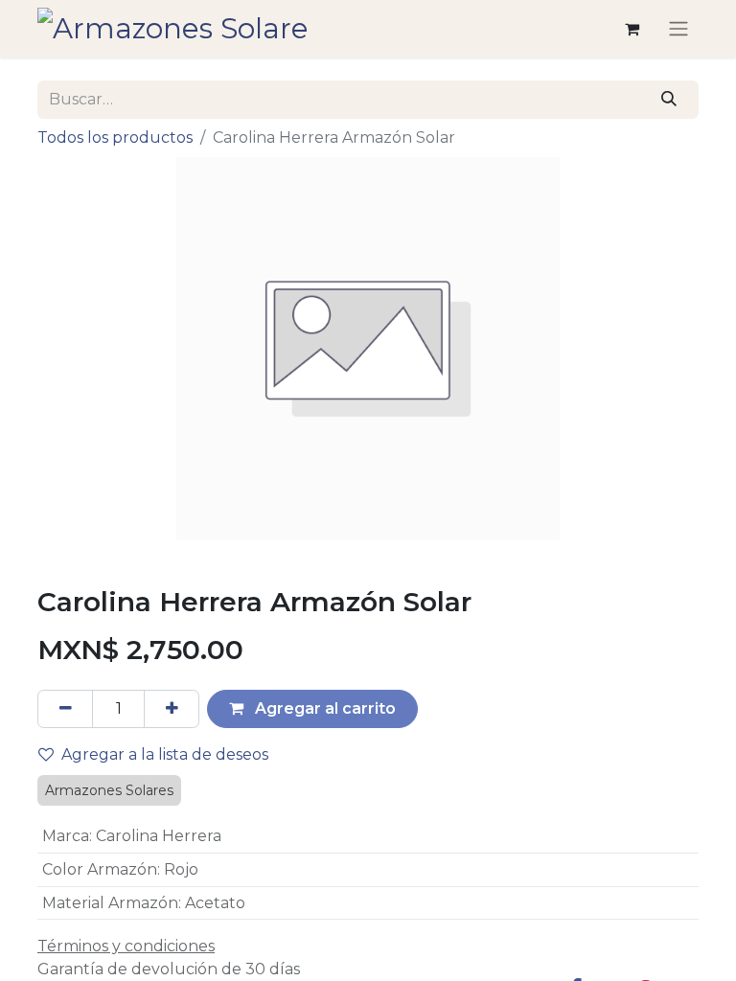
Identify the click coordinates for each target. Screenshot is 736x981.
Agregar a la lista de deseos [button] (164, 754)
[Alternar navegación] (678, 29)
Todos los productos (115, 137)
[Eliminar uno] (65, 709)
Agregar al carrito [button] (323, 708)
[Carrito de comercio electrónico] (631, 29)
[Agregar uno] (171, 709)
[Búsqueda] (669, 99)
